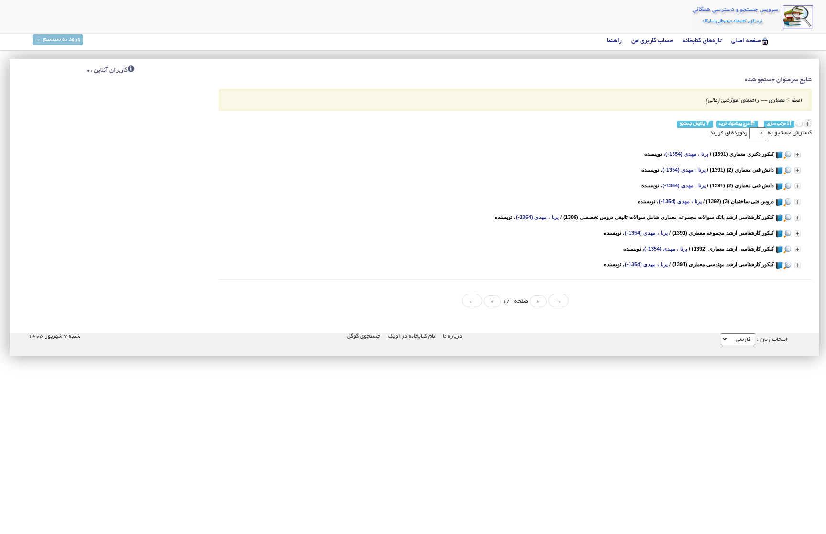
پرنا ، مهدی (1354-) (686, 154)
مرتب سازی (777, 124)
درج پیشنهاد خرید (734, 124)
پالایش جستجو (693, 124)
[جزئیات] (797, 155)
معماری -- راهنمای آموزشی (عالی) (745, 101)
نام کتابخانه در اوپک (411, 336)
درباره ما (452, 336)
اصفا (797, 101)
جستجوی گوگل (363, 336)
